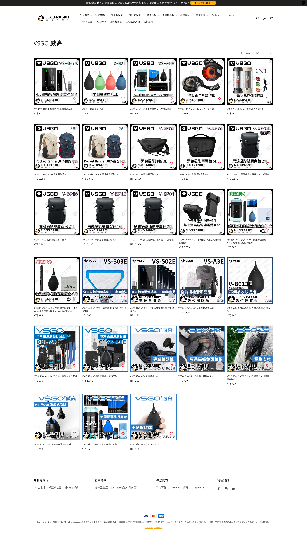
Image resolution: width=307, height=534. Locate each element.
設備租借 (200, 14)
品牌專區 (185, 14)
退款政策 (158, 527)
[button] (257, 18)
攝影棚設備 (135, 14)
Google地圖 (86, 21)
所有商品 (84, 14)
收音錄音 (151, 14)
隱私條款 (149, 527)
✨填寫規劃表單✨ (203, 3)
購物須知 (148, 21)
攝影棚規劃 (116, 21)
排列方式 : (246, 53)
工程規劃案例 (133, 21)
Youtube (216, 14)
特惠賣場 (100, 14)
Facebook (229, 14)
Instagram (101, 21)
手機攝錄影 (168, 14)
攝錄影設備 (117, 14)
